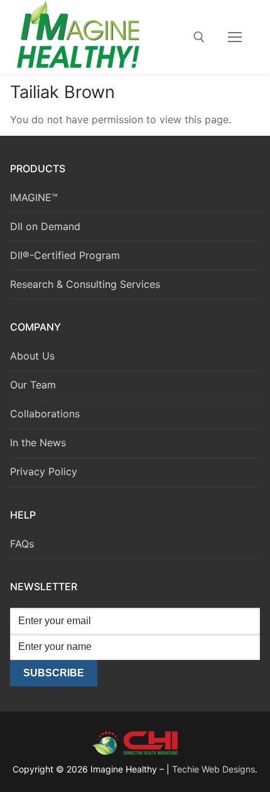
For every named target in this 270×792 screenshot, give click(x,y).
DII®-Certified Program (65, 255)
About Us (32, 355)
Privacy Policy (43, 471)
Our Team (33, 384)
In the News (38, 442)
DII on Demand (45, 226)
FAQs (22, 543)
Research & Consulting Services (85, 284)
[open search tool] (199, 37)
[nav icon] (235, 37)
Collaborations (45, 413)
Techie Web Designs (213, 769)
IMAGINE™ (34, 197)
